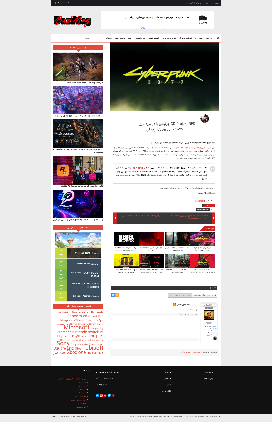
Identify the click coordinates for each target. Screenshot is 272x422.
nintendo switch (86, 332)
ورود (56, 2)
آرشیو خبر (189, 3)
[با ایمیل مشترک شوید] (113, 295)
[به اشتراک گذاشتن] (186, 314)
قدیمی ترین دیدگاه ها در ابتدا (205, 295)
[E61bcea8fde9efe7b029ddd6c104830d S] (202, 261)
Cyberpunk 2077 (161, 147)
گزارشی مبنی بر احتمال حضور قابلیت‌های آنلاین (193, 147)
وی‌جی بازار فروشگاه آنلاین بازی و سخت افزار (72, 379)
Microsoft (77, 327)
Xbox (63, 353)
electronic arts (89, 320)
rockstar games (95, 340)
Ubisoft (94, 348)
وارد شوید (196, 352)
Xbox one (77, 352)
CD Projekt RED (93, 316)
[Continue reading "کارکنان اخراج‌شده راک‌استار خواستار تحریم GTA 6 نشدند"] (78, 170)
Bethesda (97, 312)
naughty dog (97, 328)
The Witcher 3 (138, 168)
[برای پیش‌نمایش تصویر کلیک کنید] (164, 76)
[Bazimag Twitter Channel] (109, 395)
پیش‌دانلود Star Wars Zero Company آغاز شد (84, 82)
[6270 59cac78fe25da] (204, 118)
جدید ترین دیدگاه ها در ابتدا (180, 295)
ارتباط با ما (209, 372)
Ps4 (92, 336)
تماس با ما (215, 3)
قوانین (168, 384)
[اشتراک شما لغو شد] (117, 295)
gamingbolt (200, 201)
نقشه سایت (166, 391)
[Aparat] (113, 395)
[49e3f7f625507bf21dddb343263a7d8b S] (177, 261)
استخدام (167, 378)
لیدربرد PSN (208, 378)
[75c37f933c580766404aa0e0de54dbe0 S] (151, 261)
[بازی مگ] (72, 20)
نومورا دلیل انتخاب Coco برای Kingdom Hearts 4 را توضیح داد (79, 116)
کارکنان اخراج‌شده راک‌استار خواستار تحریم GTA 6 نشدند (82, 186)
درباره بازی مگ (202, 3)
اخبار (208, 193)
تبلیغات (168, 372)
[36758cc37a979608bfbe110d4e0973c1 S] (126, 239)
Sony (64, 343)
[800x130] (157, 20)
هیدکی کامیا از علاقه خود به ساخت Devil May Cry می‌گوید (140, 216)
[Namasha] (105, 395)
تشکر (195, 314)
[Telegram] (97, 395)
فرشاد (187, 117)
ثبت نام (64, 2)
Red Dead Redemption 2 (73, 340)
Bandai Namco (81, 313)
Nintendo (64, 332)
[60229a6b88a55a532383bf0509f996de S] (126, 261)
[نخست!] (217, 38)
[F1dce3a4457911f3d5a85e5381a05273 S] (177, 239)
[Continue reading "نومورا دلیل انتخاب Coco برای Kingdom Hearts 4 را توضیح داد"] (78, 100)
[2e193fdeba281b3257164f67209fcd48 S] (202, 239)
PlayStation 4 (80, 336)
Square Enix (64, 349)
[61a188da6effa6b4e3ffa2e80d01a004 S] (151, 239)
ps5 (99, 336)
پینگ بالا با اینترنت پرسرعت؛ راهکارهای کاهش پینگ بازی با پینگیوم (78, 219)
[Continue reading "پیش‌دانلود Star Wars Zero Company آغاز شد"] (78, 66)
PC (101, 332)
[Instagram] (101, 395)
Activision (65, 312)
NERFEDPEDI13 (209, 305)
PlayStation (64, 336)
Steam (80, 348)
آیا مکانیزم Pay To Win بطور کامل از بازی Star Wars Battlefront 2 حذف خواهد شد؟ (190, 217)
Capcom (75, 316)
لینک (181, 314)
